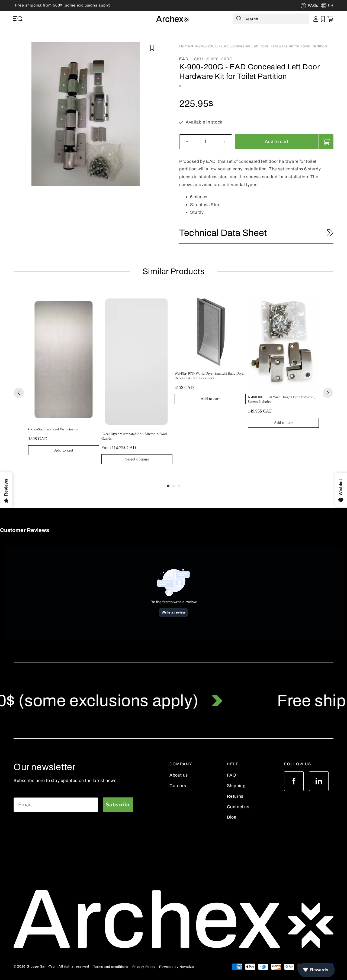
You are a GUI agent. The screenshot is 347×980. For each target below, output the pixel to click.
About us (178, 775)
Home (185, 46)
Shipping (236, 785)
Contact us (238, 806)
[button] (15, 19)
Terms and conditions (110, 967)
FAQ (231, 775)
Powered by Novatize (176, 967)
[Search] (239, 19)
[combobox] (271, 19)
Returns (235, 796)
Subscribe (118, 804)
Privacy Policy (143, 967)
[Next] (328, 393)
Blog (231, 817)
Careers (177, 785)
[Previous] (19, 393)
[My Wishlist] (323, 19)
